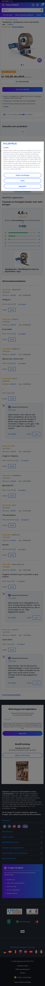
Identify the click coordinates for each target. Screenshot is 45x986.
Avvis (22, 181)
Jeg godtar (22, 186)
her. (19, 169)
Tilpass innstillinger (23, 175)
